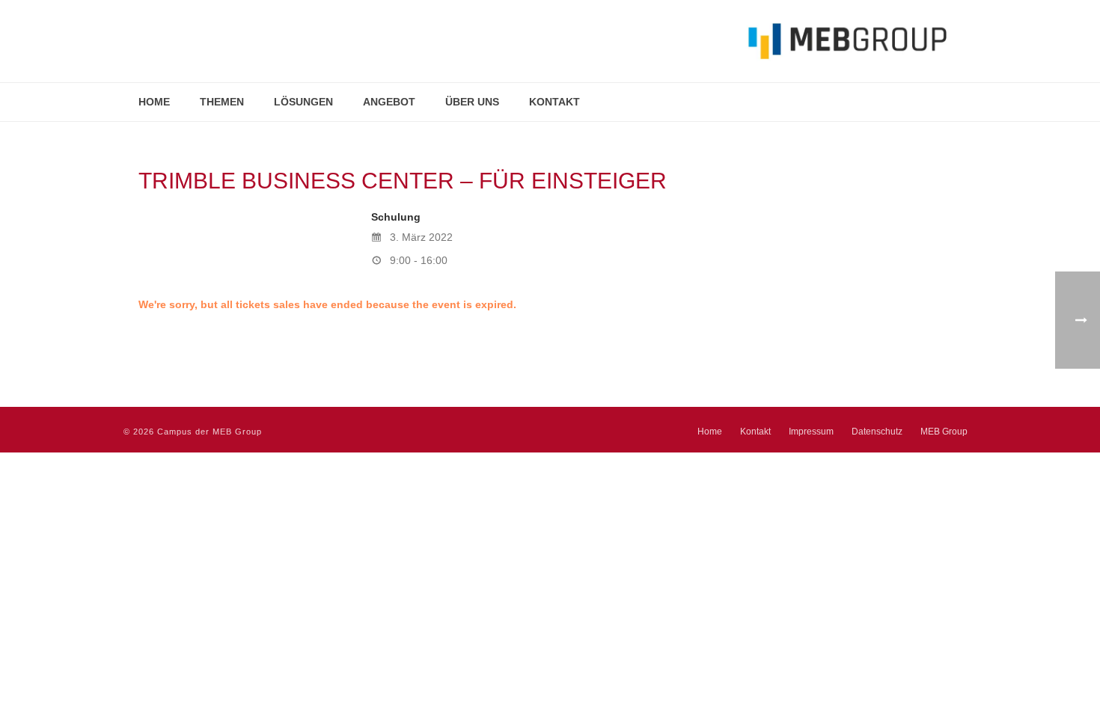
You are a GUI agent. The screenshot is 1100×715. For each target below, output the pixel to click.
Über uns (472, 102)
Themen (222, 102)
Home (154, 102)
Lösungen (303, 102)
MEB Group (944, 431)
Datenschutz (877, 431)
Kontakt (554, 102)
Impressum (811, 431)
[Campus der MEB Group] (535, 41)
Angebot (389, 102)
